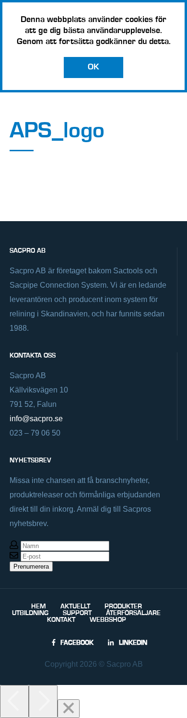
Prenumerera (31, 566)
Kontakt (61, 620)
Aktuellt (75, 606)
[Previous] (14, 701)
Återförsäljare (133, 613)
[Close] (69, 708)
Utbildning (30, 613)
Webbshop (108, 620)
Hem (38, 606)
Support (77, 613)
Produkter (123, 606)
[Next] (43, 701)
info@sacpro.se (36, 419)
